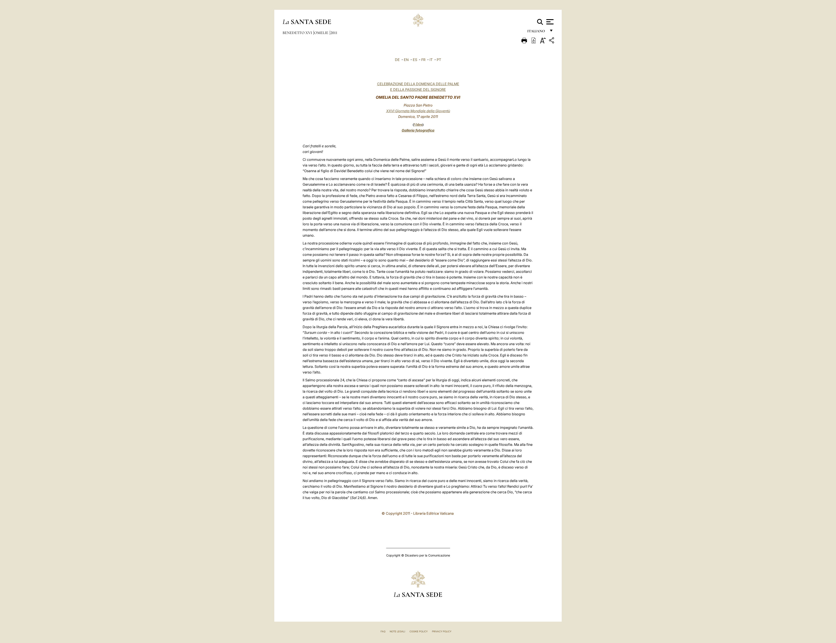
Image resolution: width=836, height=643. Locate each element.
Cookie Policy (419, 631)
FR (423, 60)
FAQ (383, 631)
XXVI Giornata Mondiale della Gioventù (418, 111)
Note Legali (397, 631)
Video (418, 124)
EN (406, 60)
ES (415, 60)
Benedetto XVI (298, 32)
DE (397, 60)
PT (439, 60)
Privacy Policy (441, 631)
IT (431, 60)
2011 (333, 32)
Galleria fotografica (418, 130)
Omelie (321, 32)
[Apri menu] (549, 21)
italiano (537, 32)
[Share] (552, 41)
